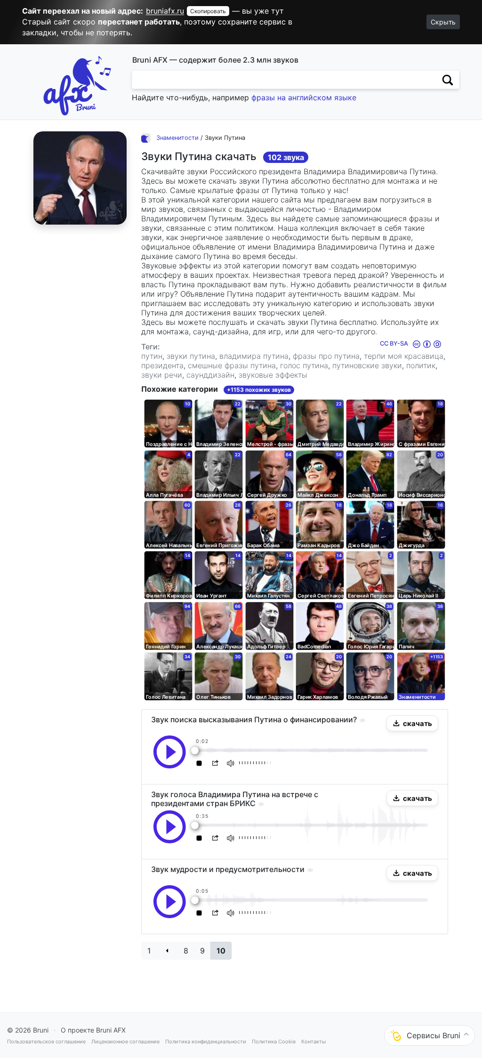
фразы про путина (326, 356)
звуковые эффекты (273, 375)
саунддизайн (210, 375)
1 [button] (149, 950)
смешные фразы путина (232, 365)
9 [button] (202, 950)
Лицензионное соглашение (125, 1041)
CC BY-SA (395, 343)
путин (151, 356)
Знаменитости (177, 137)
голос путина (304, 365)
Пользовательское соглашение (46, 1041)
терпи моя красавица (403, 356)
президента (162, 365)
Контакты (313, 1041)
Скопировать (208, 11)
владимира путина (254, 356)
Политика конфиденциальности (205, 1041)
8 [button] (186, 950)
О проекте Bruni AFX (93, 1030)
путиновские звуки (367, 365)
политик (420, 365)
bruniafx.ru (165, 11)
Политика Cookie (274, 1041)
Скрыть (443, 22)
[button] (412, 723)
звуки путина (191, 356)
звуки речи (161, 375)
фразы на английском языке (303, 97)
